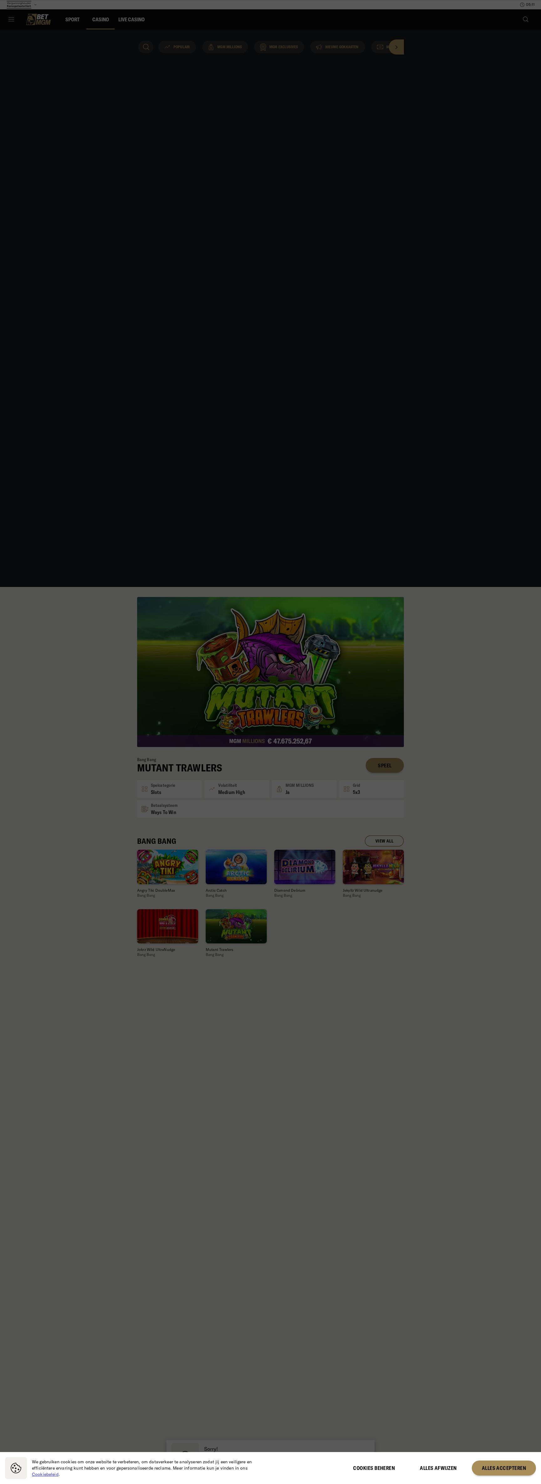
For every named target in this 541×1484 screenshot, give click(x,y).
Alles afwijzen (438, 1468)
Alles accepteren (504, 1468)
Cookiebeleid (45, 1474)
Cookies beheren (374, 1468)
